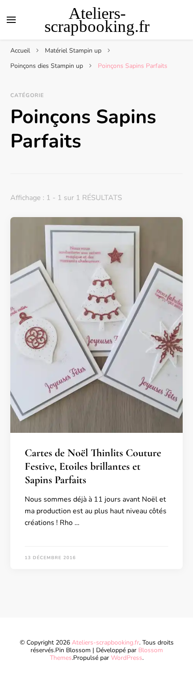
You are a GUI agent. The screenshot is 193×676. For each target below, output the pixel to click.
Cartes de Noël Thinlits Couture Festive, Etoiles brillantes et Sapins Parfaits (93, 466)
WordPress (126, 658)
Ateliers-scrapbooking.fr (96, 20)
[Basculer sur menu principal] (11, 20)
